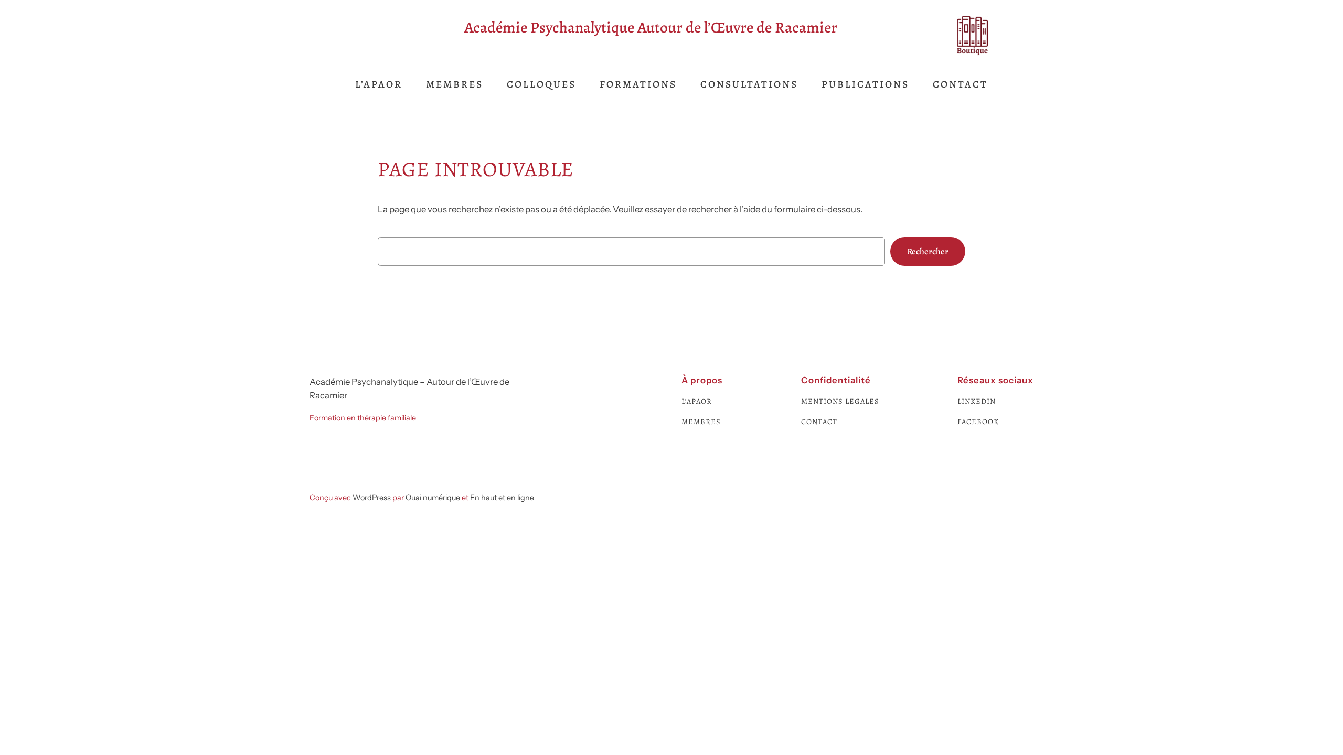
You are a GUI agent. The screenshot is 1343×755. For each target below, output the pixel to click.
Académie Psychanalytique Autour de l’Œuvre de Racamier (650, 27)
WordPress (372, 497)
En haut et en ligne (502, 497)
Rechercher (927, 251)
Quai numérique (433, 497)
